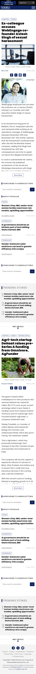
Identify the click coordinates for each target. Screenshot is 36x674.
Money (13, 336)
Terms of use (19, 654)
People (13, 19)
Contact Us (30, 652)
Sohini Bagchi (7, 235)
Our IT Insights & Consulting (8, 3)
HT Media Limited (16, 667)
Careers (12, 652)
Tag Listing (27, 654)
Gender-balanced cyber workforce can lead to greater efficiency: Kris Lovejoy (17, 246)
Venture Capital (23, 336)
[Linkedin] (20, 75)
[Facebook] (11, 75)
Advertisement (20, 652)
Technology (6, 221)
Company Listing (18, 656)
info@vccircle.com (21, 669)
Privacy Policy (9, 654)
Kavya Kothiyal (7, 384)
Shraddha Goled (8, 216)
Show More (18, 175)
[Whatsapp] (24, 75)
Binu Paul (5, 71)
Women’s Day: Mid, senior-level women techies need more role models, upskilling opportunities (17, 208)
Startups (5, 19)
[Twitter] (15, 75)
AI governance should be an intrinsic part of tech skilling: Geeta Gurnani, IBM (16, 227)
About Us (5, 652)
